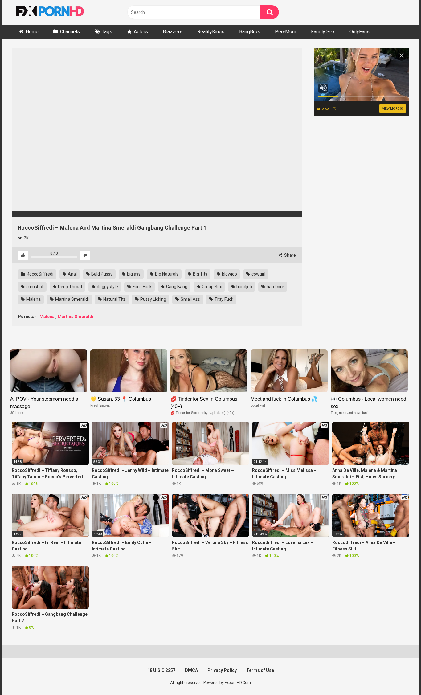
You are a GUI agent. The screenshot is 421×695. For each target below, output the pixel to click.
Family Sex (323, 32)
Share (289, 255)
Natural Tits (114, 299)
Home (32, 32)
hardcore (275, 286)
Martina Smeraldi (71, 299)
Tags (107, 32)
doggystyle (107, 286)
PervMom (285, 32)
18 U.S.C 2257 (161, 670)
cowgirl (258, 274)
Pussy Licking (152, 299)
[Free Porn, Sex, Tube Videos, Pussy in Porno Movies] (58, 12)
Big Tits (199, 274)
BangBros (249, 32)
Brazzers (172, 32)
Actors (141, 32)
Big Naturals (166, 274)
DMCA (191, 670)
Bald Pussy (101, 274)
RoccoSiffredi (39, 274)
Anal (72, 274)
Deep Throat (69, 286)
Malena (33, 299)
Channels (70, 32)
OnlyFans (359, 32)
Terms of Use (260, 670)
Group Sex (211, 286)
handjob (243, 286)
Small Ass (190, 299)
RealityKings (210, 32)
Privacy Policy (222, 670)
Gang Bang (176, 286)
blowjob (229, 274)
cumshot (34, 286)
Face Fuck (142, 286)
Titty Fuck (223, 299)
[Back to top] (400, 676)
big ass (133, 274)
